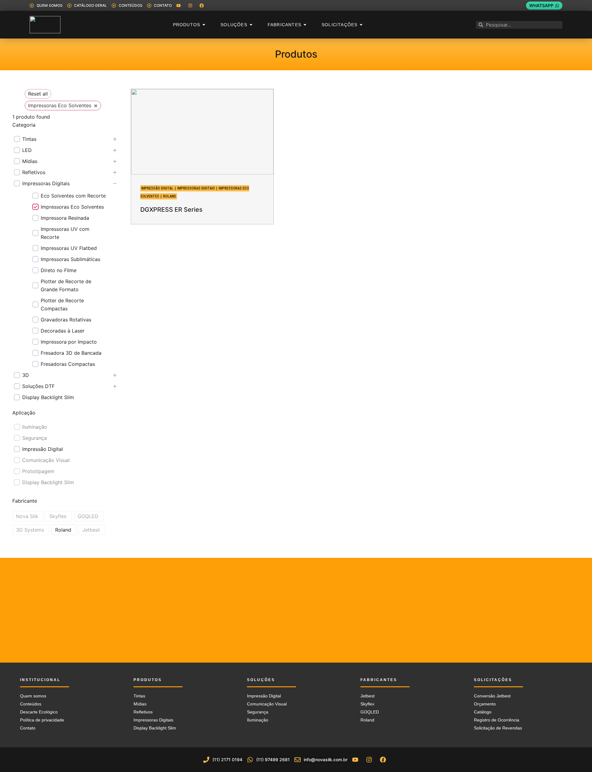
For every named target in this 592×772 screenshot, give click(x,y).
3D (25, 375)
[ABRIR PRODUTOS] (204, 24)
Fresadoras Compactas (68, 364)
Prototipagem (38, 471)
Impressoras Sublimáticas (70, 259)
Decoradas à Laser (62, 331)
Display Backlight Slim (48, 397)
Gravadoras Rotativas (66, 320)
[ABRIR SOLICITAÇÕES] (361, 24)
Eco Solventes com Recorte (73, 196)
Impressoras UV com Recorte (65, 233)
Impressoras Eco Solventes (72, 207)
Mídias (29, 161)
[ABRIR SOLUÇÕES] (251, 24)
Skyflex (58, 516)
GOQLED (88, 516)
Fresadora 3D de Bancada (71, 353)
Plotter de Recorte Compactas (62, 304)
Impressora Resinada (65, 218)
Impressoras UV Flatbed (69, 248)
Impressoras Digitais (46, 183)
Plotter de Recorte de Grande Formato (66, 285)
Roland (63, 530)
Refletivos (33, 172)
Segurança (34, 438)
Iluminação (34, 427)
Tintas (29, 139)
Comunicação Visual (46, 460)
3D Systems (30, 530)
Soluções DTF (38, 386)
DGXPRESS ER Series (171, 209)
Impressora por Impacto (69, 342)
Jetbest (91, 530)
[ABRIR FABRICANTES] (305, 24)
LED (27, 150)
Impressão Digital (42, 449)
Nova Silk (27, 516)
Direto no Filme (58, 270)
